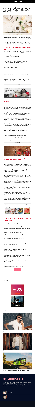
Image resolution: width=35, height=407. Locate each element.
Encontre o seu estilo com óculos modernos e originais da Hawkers (17, 331)
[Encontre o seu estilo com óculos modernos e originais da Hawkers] (17, 321)
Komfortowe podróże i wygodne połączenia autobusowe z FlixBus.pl (17, 370)
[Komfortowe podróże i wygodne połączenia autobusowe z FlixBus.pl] (17, 361)
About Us (7, 404)
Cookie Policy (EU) (27, 404)
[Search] (31, 1)
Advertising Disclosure (12, 404)
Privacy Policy (18, 404)
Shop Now (17, 269)
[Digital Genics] (17, 1)
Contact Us (22, 404)
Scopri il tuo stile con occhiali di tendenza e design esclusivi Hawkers (17, 350)
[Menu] (3, 1)
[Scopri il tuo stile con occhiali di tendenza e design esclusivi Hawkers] (17, 341)
